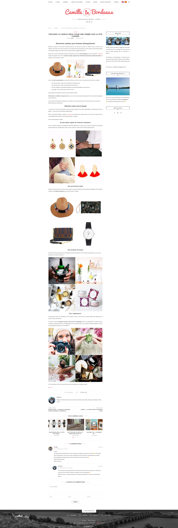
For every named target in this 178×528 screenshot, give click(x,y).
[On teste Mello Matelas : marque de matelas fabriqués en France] (75, 425)
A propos (116, 2)
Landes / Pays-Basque (77, 2)
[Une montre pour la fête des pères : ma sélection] (56, 425)
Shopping (65, 2)
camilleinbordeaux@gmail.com (119, 67)
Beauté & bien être (105, 2)
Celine (56, 447)
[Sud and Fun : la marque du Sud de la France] (94, 425)
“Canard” (100, 53)
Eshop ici (51, 387)
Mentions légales (92, 520)
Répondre (100, 447)
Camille (71, 38)
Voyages (88, 2)
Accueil (50, 2)
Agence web (98, 522)
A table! (58, 2)
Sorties (95, 2)
